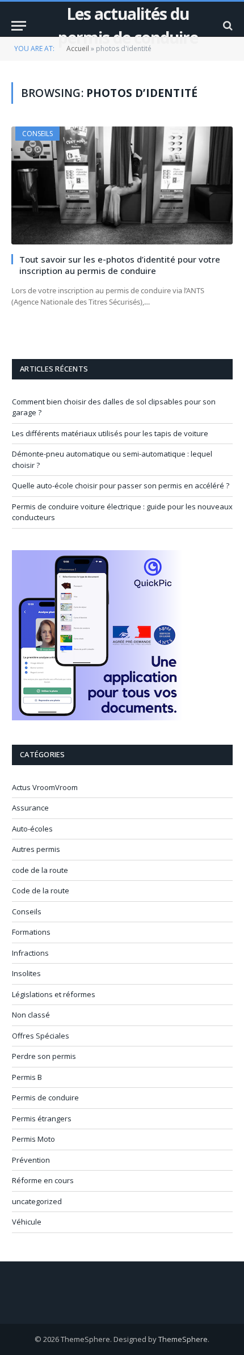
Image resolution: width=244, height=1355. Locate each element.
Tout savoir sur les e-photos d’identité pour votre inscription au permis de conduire (119, 265)
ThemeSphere (183, 1339)
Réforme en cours (43, 1180)
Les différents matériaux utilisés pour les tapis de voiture (110, 433)
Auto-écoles (32, 829)
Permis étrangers (41, 1118)
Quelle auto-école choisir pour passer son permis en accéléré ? (120, 485)
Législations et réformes (53, 994)
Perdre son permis (44, 1056)
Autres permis (36, 849)
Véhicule (26, 1222)
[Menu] (18, 26)
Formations (31, 932)
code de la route (40, 870)
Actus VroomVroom (45, 787)
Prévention (31, 1160)
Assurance (30, 808)
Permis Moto (33, 1139)
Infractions (30, 953)
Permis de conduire (45, 1097)
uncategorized (37, 1201)
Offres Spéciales (40, 1036)
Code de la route (40, 890)
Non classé (31, 1015)
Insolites (26, 973)
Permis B (27, 1077)
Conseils (37, 133)
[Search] (227, 26)
